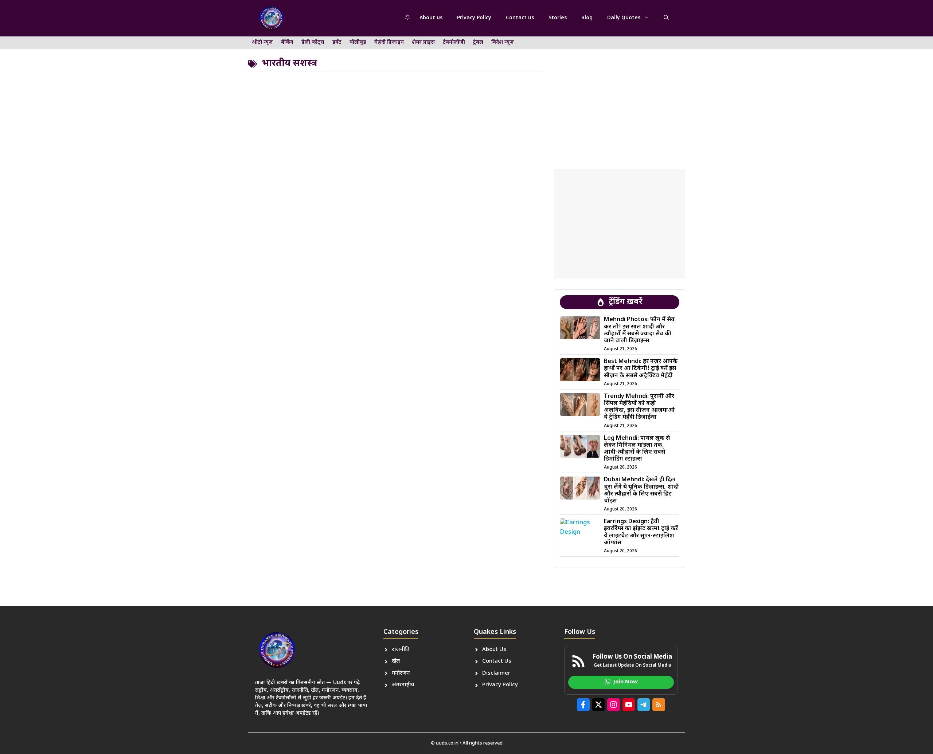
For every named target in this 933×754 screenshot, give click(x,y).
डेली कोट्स (312, 42)
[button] (666, 18)
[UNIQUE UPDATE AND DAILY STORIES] (271, 18)
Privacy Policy (474, 18)
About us (430, 18)
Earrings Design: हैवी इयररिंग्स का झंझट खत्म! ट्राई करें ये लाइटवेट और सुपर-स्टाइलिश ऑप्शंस (641, 532)
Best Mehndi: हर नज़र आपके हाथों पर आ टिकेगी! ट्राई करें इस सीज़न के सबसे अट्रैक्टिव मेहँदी (641, 368)
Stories (558, 18)
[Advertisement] (619, 96)
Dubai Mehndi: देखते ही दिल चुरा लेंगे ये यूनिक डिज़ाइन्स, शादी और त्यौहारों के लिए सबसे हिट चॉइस (641, 490)
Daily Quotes (623, 18)
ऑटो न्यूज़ (262, 42)
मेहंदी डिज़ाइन (389, 42)
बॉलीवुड (358, 42)
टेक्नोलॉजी (454, 42)
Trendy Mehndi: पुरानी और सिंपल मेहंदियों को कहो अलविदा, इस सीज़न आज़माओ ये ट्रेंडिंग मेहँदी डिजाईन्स (639, 407)
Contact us (520, 18)
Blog (587, 18)
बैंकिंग (287, 42)
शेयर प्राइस (423, 42)
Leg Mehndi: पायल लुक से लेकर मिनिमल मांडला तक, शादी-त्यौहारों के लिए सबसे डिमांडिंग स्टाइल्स (637, 449)
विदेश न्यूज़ (502, 42)
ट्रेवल (478, 42)
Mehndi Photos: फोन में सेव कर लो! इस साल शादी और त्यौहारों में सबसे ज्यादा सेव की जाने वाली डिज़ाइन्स (639, 330)
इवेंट (336, 42)
